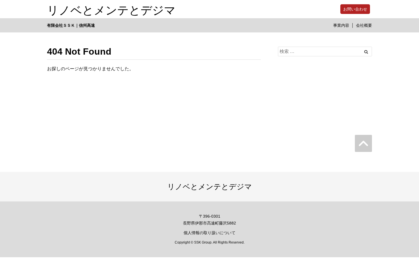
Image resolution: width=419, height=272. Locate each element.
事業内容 (341, 25)
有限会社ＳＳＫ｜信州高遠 (71, 25)
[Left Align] (366, 51)
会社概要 (364, 25)
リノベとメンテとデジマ (111, 9)
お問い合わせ (355, 9)
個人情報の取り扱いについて (209, 232)
